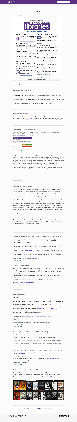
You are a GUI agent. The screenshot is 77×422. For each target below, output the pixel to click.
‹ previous (27, 408)
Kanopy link (49, 376)
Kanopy (14, 372)
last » (53, 408)
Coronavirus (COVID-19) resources (25, 250)
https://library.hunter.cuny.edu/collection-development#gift (44, 193)
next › (50, 408)
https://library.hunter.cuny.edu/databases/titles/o (23, 282)
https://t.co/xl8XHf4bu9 (38, 352)
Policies (9, 415)
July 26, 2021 (25, 356)
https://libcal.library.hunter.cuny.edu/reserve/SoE (23, 135)
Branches (20, 2)
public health (30, 258)
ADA (26, 362)
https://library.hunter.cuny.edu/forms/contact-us (42, 168)
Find (26, 2)
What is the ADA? (56, 337)
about (31, 82)
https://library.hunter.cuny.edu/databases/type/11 (47, 308)
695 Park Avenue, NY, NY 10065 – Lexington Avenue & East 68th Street (20, 417)
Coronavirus (25, 254)
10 (45, 408)
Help (31, 2)
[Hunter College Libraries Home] (12, 2)
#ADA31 (44, 352)
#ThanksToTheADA (50, 352)
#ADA (55, 352)
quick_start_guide (35, 82)
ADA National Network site (50, 358)
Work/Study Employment (21, 415)
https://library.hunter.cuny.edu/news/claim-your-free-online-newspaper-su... (36, 316)
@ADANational (26, 352)
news (27, 324)
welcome (28, 82)
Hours (48, 2)
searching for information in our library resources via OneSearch (26, 360)
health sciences (34, 258)
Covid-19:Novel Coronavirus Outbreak (27, 244)
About (42, 2)
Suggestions (13, 415)
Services (36, 2)
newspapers (30, 324)
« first (24, 408)
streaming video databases (29, 372)
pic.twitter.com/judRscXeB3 (19, 353)
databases (28, 287)
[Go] (69, 2)
